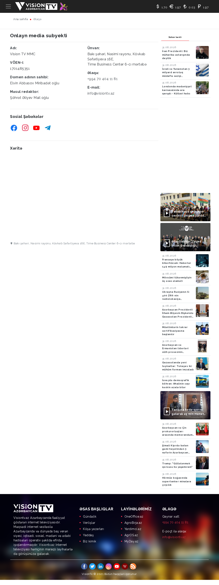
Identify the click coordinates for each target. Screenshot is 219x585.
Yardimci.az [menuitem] (133, 529)
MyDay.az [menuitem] (131, 541)
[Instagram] (25, 128)
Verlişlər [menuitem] (89, 522)
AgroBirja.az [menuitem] (133, 522)
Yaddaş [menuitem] (88, 535)
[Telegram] (48, 128)
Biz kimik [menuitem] (89, 541)
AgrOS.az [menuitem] (131, 535)
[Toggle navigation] (8, 6)
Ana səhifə (20, 19)
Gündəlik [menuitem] (89, 516)
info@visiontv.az (101, 93)
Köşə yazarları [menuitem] (93, 529)
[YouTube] (36, 128)
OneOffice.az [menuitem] (134, 516)
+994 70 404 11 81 (102, 79)
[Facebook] (14, 128)
